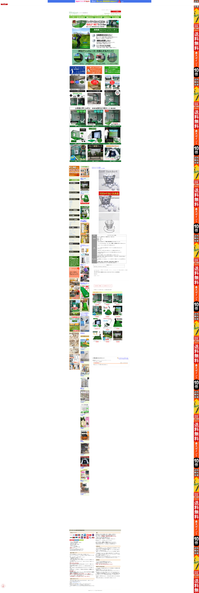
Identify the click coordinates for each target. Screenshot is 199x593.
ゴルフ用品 (99, 167)
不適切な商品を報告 (108, 289)
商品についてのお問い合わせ (99, 289)
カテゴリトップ (94, 167)
